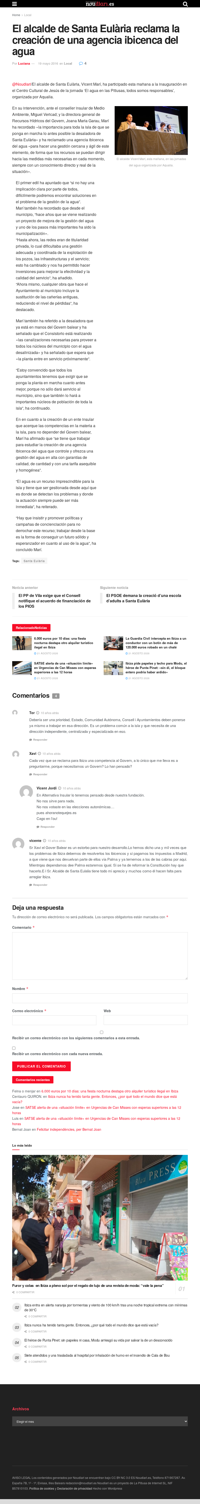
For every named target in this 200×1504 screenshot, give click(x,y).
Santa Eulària (34, 561)
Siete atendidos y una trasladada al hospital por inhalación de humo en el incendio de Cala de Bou (97, 1355)
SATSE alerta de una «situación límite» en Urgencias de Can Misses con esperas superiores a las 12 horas (65, 667)
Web (107, 1010)
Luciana (24, 63)
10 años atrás (50, 713)
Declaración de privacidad (74, 1488)
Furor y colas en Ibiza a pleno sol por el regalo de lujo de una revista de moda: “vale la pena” (88, 1285)
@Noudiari (21, 84)
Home (16, 15)
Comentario (23, 927)
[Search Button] (185, 3)
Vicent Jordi (47, 788)
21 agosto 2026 (47, 653)
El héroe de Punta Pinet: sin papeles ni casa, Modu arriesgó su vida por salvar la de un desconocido (98, 1340)
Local (27, 15)
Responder (40, 739)
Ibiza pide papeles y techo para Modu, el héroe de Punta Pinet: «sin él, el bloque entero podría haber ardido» (156, 667)
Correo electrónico (29, 1010)
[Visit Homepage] (100, 3)
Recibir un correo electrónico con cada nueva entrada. (57, 1053)
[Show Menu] (14, 3)
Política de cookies (41, 1488)
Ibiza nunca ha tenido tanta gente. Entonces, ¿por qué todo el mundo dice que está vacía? (91, 1324)
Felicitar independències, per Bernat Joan (69, 1129)
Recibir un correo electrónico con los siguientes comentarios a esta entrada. (76, 1037)
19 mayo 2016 (48, 63)
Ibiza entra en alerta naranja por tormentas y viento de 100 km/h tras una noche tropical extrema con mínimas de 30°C (105, 1307)
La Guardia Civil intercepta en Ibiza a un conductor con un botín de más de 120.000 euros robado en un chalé (156, 642)
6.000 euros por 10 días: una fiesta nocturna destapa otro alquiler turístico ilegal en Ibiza (63, 642)
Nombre (20, 988)
